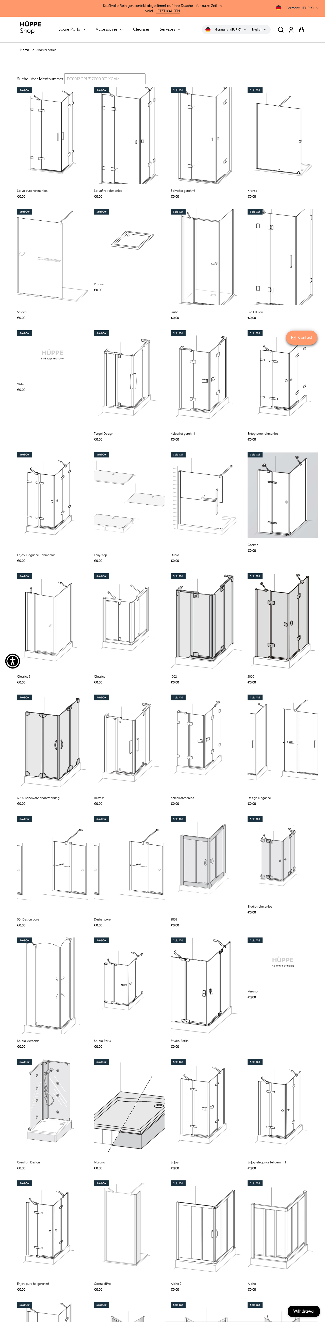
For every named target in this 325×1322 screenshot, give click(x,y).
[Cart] (301, 29)
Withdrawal (303, 1311)
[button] (281, 29)
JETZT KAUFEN (168, 11)
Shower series (46, 50)
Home (24, 50)
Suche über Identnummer (40, 78)
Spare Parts (69, 29)
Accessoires (107, 29)
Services (168, 29)
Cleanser (141, 29)
